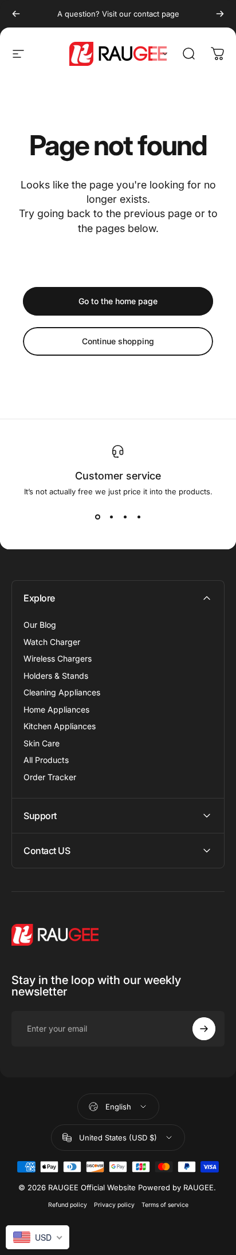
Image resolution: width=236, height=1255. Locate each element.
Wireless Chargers (57, 658)
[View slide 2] (111, 517)
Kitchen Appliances (59, 726)
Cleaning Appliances (61, 692)
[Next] (220, 13)
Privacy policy (114, 1205)
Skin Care (41, 743)
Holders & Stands (55, 675)
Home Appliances (56, 709)
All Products (46, 760)
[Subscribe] (203, 1028)
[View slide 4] (138, 517)
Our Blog (39, 625)
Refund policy (67, 1205)
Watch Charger (51, 642)
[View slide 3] (125, 517)
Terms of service (164, 1205)
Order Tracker (49, 777)
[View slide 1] (97, 517)
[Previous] (16, 13)
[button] (162, 54)
